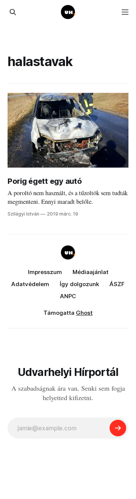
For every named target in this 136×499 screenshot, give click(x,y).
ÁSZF (117, 284)
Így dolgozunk (79, 284)
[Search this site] (13, 12)
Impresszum (45, 272)
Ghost (84, 312)
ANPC (68, 296)
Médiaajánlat (90, 272)
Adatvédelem (30, 284)
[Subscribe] (118, 428)
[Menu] (125, 12)
